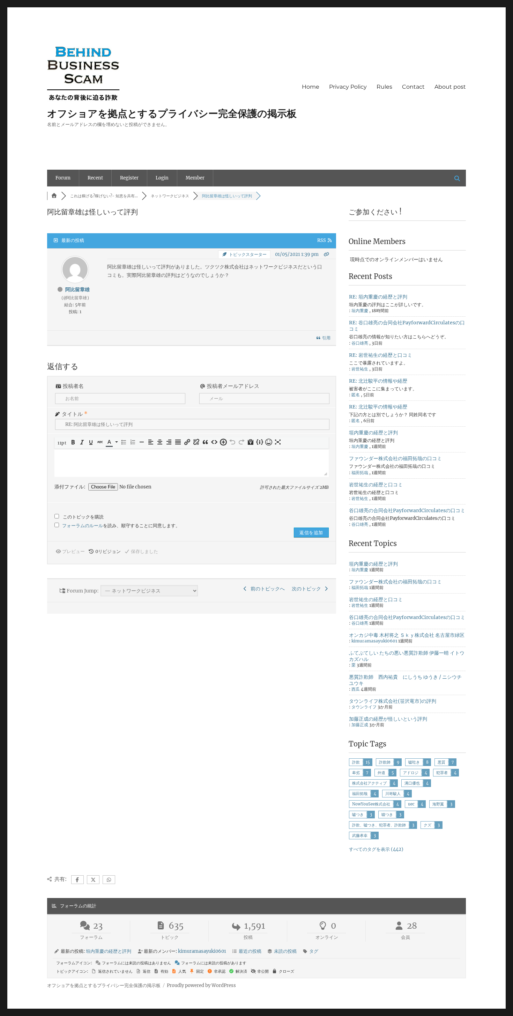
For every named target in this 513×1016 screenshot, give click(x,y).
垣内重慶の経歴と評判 (373, 432)
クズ (427, 825)
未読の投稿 (285, 951)
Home (310, 86)
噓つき (387, 814)
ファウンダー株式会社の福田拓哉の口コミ (395, 458)
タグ (313, 951)
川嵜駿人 (393, 793)
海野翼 (438, 804)
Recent (95, 178)
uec (411, 804)
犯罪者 (442, 772)
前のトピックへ (266, 589)
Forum (62, 178)
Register (129, 178)
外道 (381, 772)
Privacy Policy (348, 86)
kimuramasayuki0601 (374, 640)
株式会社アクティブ (369, 783)
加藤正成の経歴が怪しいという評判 (388, 719)
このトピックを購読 (83, 517)
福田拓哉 (359, 793)
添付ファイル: (70, 487)
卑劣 (356, 772)
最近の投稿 (250, 951)
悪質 (441, 762)
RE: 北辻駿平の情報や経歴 (378, 381)
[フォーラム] (54, 195)
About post (450, 86)
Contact (413, 86)
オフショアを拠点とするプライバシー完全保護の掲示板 (172, 113)
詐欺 (356, 762)
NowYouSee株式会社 (371, 804)
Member (195, 178)
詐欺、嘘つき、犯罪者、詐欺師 (379, 825)
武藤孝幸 (359, 835)
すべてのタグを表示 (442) (376, 849)
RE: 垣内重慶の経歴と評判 (378, 297)
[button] (62, 443)
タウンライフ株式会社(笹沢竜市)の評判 (392, 701)
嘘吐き (414, 762)
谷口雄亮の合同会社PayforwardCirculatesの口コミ (407, 510)
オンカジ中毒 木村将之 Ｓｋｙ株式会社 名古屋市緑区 (406, 635)
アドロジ (410, 772)
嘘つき (358, 814)
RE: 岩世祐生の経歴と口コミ (380, 355)
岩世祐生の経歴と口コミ (376, 484)
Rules (384, 86)
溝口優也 (412, 783)
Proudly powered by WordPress (201, 985)
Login (162, 178)
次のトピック (307, 589)
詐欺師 (385, 762)
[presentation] (62, 443)
